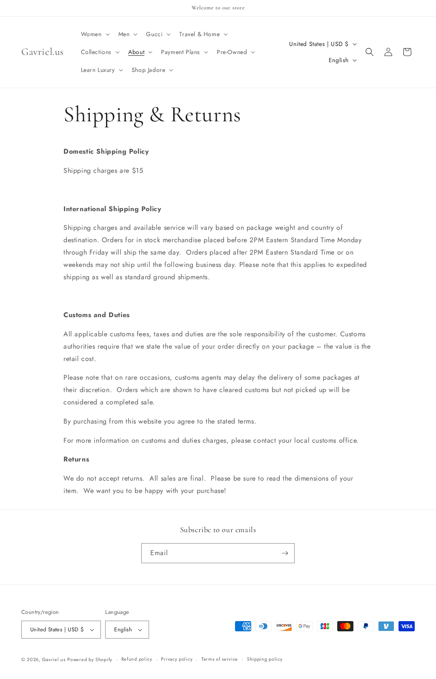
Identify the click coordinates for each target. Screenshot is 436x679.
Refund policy (136, 659)
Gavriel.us (54, 659)
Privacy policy (176, 659)
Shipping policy (265, 659)
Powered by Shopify (89, 659)
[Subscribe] (284, 553)
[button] (94, 34)
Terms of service (219, 659)
